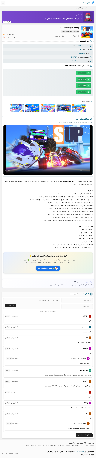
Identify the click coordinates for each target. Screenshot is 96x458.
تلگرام (89, 443)
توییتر (71, 443)
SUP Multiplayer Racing (69, 27)
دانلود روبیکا (64, 445)
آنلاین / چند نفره (76, 8)
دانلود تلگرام (76, 445)
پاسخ (6, 316)
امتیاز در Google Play (11, 37)
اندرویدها (86, 2)
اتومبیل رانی (62, 36)
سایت (82, 452)
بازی (83, 8)
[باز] (3, 3)
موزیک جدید (41, 445)
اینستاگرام (80, 443)
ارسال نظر (11, 305)
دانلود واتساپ (52, 445)
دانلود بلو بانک (88, 445)
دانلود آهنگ (30, 445)
